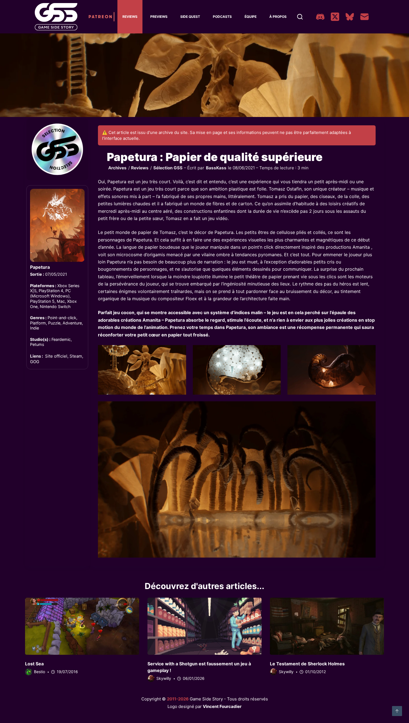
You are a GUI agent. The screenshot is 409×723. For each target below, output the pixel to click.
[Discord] (320, 17)
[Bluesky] (350, 17)
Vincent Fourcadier (222, 706)
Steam (76, 356)
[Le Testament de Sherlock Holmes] (327, 626)
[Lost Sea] (82, 626)
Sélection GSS (168, 167)
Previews (158, 16)
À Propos (278, 16)
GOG (34, 361)
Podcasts (222, 16)
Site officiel (56, 356)
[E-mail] (364, 17)
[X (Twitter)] (335, 17)
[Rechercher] (300, 16)
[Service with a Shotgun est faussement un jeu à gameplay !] (204, 626)
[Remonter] (397, 711)
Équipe (251, 16)
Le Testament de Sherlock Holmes (307, 663)
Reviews (129, 16)
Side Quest (190, 16)
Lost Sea (34, 663)
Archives (117, 167)
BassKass (216, 167)
